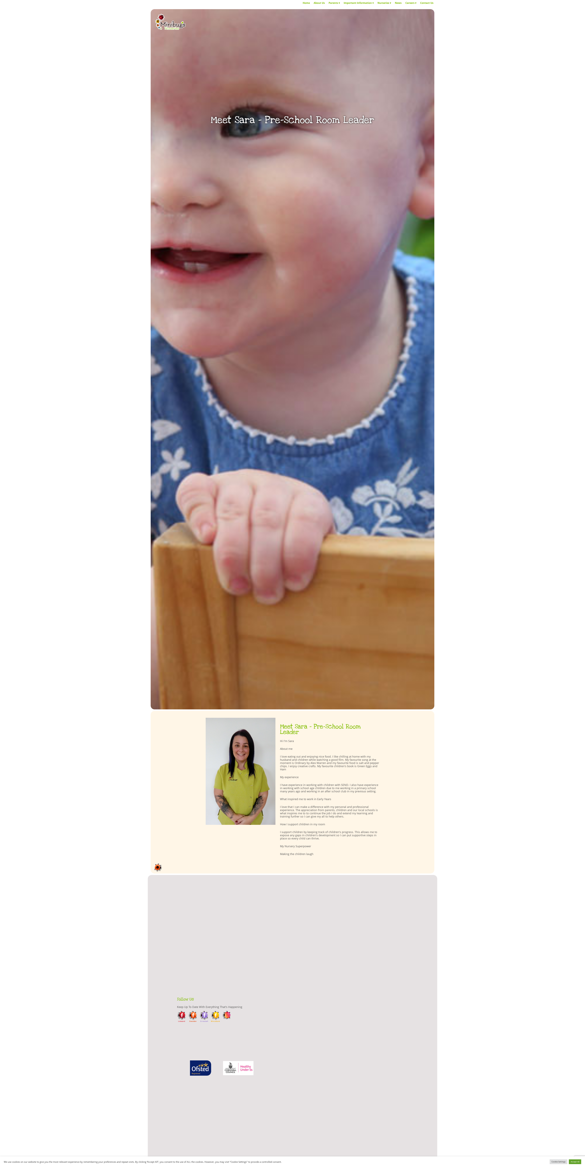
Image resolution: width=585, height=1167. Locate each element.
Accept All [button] (575, 1161)
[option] (200, 1070)
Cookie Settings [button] (558, 1161)
